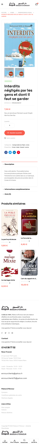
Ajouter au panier (16, 133)
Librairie (34, 442)
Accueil (4, 12)
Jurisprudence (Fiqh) (25, 12)
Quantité (6, 121)
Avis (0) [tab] (8, 194)
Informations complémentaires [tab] (17, 189)
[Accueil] (5, 441)
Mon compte (14, 442)
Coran (14, 147)
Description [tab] (9, 164)
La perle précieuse (8, 239)
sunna (27, 147)
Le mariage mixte (8, 280)
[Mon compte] (15, 441)
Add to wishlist (11, 138)
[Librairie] (34, 441)
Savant (22, 147)
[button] (31, 27)
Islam (18, 147)
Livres (12, 12)
